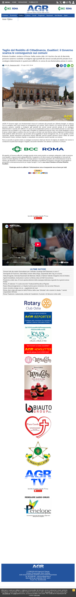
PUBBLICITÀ (33, 2)
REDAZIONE (22, 2)
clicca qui (37, 595)
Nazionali (50, 15)
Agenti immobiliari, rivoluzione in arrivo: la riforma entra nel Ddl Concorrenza (28, 278)
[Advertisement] (38, 34)
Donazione (13, 19)
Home (4, 19)
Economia (13, 15)
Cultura (27, 15)
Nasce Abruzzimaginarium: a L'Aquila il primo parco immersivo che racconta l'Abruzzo (31, 286)
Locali (34, 15)
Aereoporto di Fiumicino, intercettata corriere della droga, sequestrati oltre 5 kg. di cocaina (32, 273)
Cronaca (5, 15)
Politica (21, 15)
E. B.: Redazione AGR (13, 65)
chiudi (14, 593)
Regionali (41, 15)
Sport (65, 15)
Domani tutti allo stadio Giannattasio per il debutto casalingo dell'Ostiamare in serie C (31, 271)
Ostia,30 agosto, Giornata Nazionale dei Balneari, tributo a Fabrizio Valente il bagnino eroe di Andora (36, 276)
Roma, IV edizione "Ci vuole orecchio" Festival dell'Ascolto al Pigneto (26, 284)
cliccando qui (48, 592)
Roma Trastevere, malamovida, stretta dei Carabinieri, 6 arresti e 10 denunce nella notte (32, 294)
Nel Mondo (58, 15)
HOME (14, 2)
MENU (7, 2)
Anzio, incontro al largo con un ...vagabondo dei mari (20, 288)
